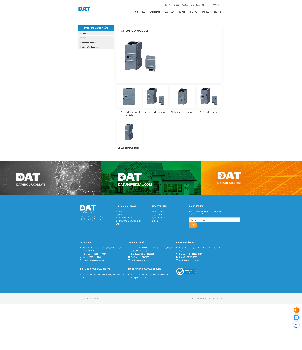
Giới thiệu (140, 12)
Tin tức (167, 5)
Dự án (182, 12)
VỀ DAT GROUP (158, 212)
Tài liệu (205, 12)
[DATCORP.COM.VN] (50, 178)
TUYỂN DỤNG (157, 218)
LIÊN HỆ (155, 221)
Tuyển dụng (195, 5)
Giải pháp (169, 12)
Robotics (85, 33)
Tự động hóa (86, 38)
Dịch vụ (193, 12)
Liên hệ (217, 12)
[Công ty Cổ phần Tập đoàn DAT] (84, 8)
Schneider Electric (88, 42)
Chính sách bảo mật (215, 298)
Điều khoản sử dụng (199, 298)
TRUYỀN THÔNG (158, 215)
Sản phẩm (155, 12)
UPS (117, 224)
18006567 (216, 4)
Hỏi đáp (176, 5)
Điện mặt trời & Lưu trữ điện (128, 221)
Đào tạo (184, 5)
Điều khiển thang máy (90, 47)
